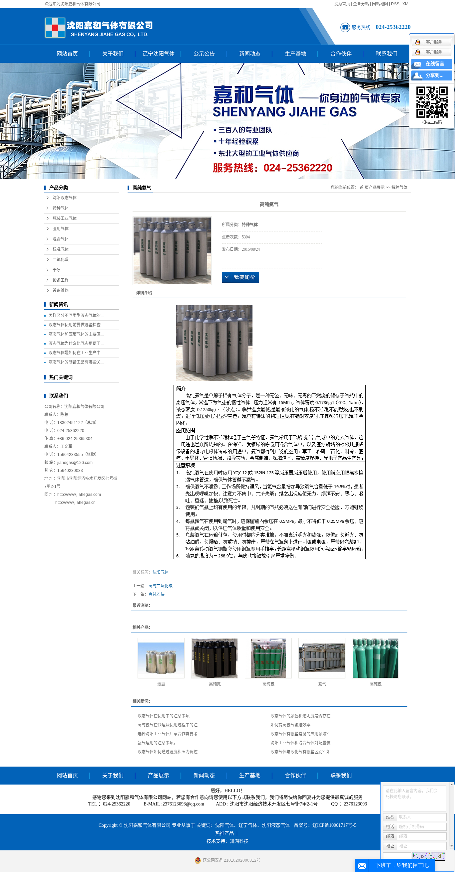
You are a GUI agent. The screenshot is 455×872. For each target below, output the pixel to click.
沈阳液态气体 (65, 198)
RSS (395, 4)
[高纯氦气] (172, 251)
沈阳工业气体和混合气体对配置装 (300, 743)
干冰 (57, 270)
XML (406, 4)
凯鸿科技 (239, 841)
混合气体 (61, 239)
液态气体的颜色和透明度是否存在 (300, 716)
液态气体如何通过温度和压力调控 (168, 752)
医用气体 (61, 228)
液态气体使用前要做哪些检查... (76, 325)
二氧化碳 (61, 259)
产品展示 (377, 187)
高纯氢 (268, 684)
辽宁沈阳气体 (159, 54)
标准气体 (61, 249)
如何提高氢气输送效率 (290, 725)
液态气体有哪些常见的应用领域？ (300, 734)
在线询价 (240, 277)
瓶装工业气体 (65, 218)
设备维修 (61, 290)
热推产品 (224, 833)
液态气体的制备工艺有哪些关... (76, 362)
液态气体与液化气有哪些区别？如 (300, 752)
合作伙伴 (341, 54)
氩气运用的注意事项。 (158, 743)
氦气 (322, 684)
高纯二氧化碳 (161, 586)
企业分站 (361, 4)
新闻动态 (249, 54)
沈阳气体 (161, 572)
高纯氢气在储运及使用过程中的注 (168, 725)
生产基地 (295, 54)
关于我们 (113, 54)
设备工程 (61, 280)
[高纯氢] (268, 658)
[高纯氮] (214, 658)
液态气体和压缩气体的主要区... (76, 334)
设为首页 (342, 4)
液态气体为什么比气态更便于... (76, 343)
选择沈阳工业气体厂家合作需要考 (168, 734)
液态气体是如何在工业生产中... (76, 353)
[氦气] (321, 658)
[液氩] (161, 658)
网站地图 (380, 4)
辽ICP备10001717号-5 (334, 825)
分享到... (435, 75)
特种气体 (61, 208)
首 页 (364, 187)
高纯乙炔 (157, 594)
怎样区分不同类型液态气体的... (76, 315)
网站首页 (67, 54)
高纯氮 (215, 684)
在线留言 (435, 63)
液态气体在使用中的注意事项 (164, 716)
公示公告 (204, 54)
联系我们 (386, 54)
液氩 (161, 684)
